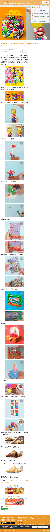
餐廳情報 (33, 6)
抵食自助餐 (15, 6)
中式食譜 (20, 518)
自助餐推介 (20, 524)
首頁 (1, 49)
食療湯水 (25, 518)
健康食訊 (39, 6)
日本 (2, 509)
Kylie (3, 51)
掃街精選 (45, 6)
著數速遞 (27, 6)
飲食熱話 (25, 517)
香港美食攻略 (31, 518)
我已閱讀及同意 (40, 527)
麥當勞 (6, 509)
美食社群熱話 (41, 524)
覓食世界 (21, 5)
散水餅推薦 (26, 524)
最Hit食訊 (3, 6)
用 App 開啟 (46, 2)
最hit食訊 (6, 49)
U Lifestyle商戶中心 (22, 520)
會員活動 (37, 518)
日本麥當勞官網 (10, 480)
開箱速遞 (9, 6)
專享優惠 (42, 518)
